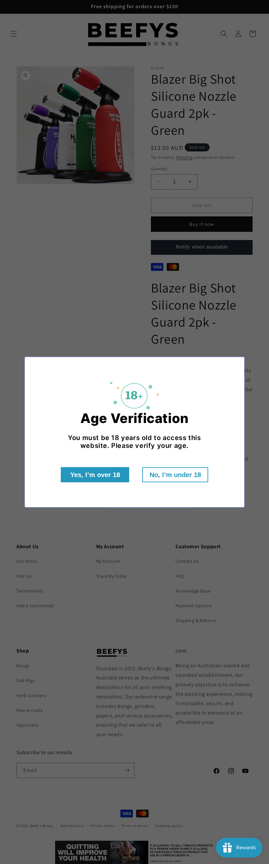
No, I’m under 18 (175, 474)
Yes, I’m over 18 (95, 474)
